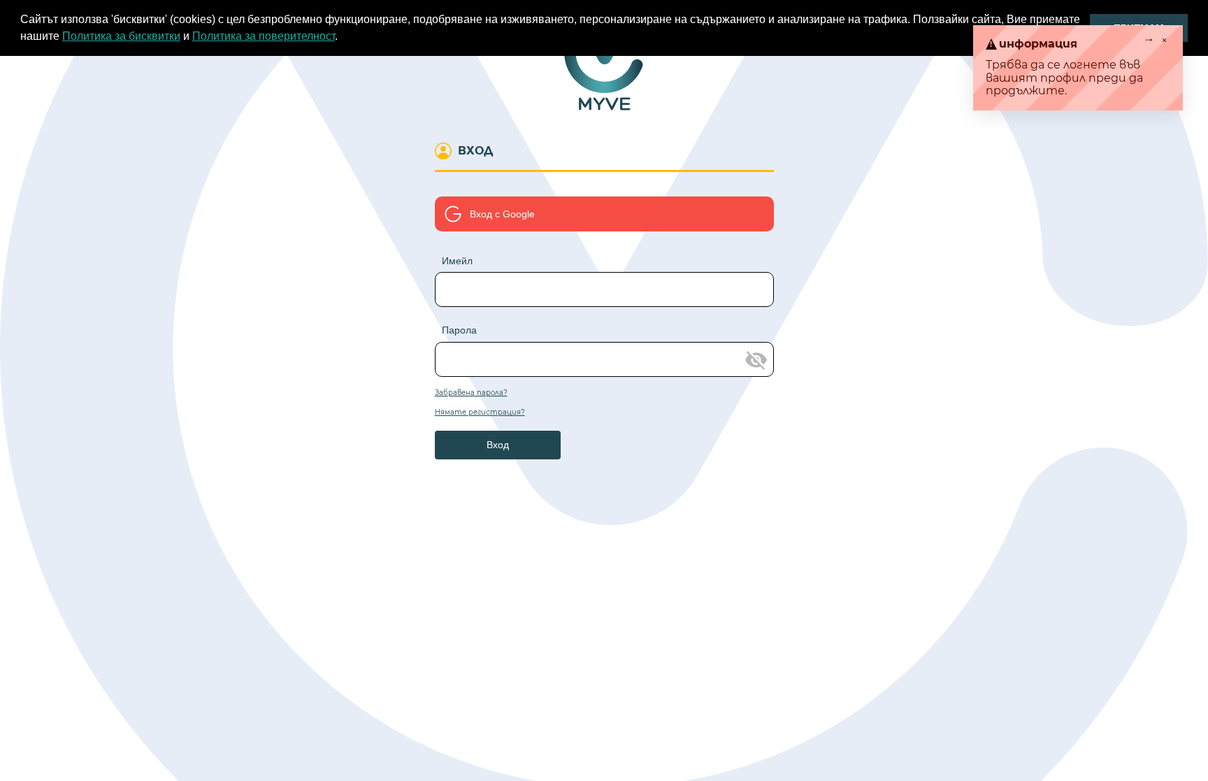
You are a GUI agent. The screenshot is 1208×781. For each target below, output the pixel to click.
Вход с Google (502, 214)
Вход (498, 444)
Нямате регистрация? (480, 412)
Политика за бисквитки (121, 36)
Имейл (457, 260)
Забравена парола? (471, 393)
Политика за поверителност (263, 36)
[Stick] (1151, 45)
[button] (342, 38)
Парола (459, 330)
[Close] (1164, 45)
